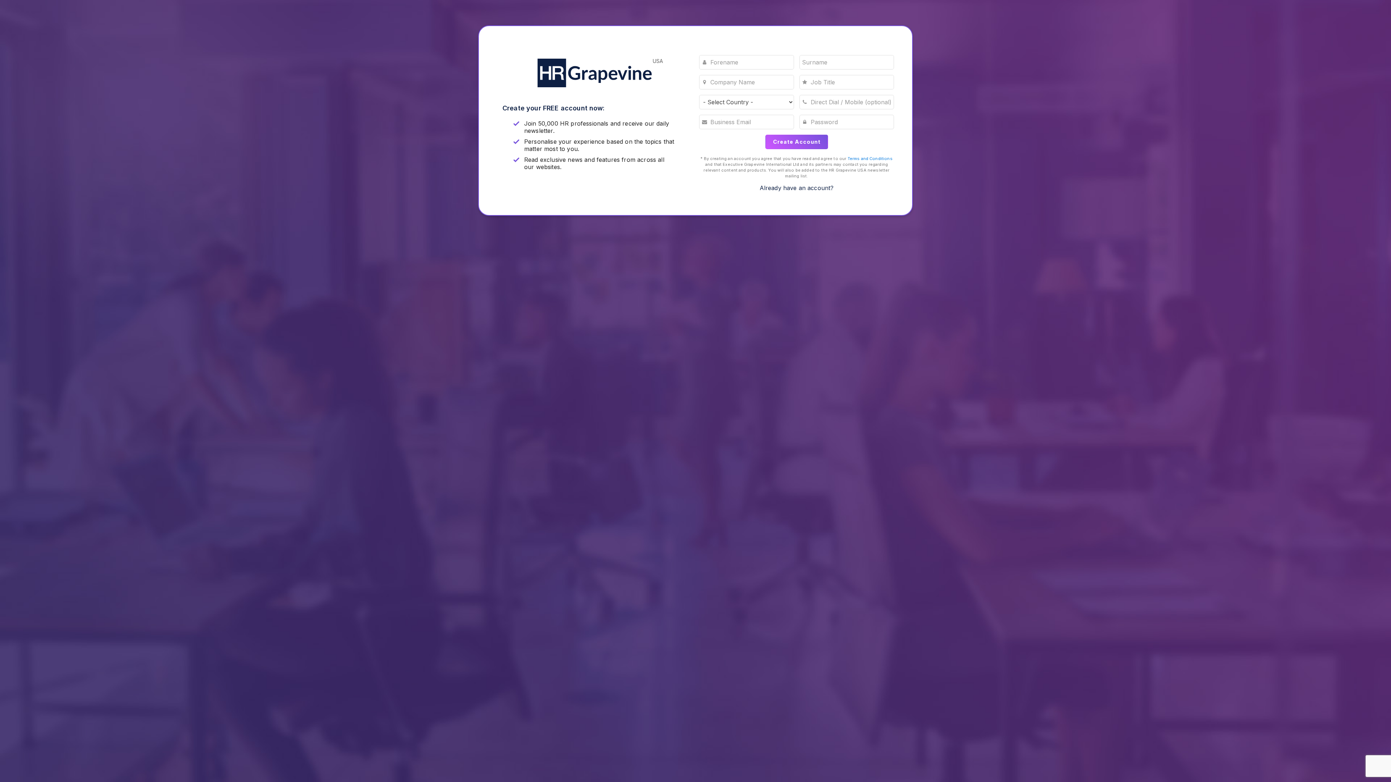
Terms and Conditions (870, 158)
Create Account (796, 142)
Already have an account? (797, 188)
